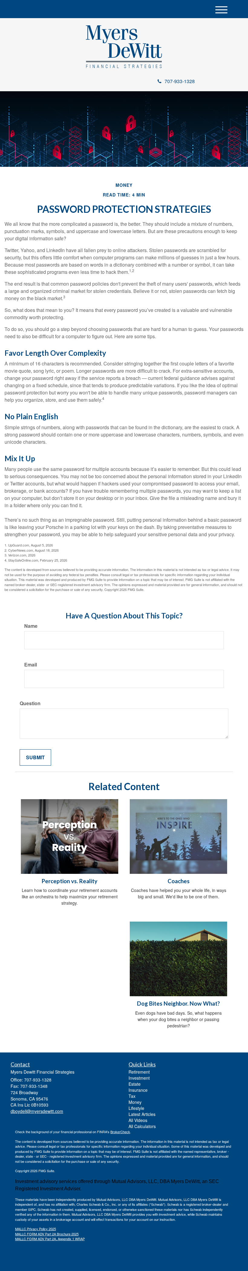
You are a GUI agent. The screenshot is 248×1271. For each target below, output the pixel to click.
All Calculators (142, 1126)
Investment (139, 1078)
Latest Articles (142, 1114)
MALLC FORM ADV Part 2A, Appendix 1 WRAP (50, 1238)
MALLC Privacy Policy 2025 (35, 1228)
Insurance (138, 1090)
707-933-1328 (180, 81)
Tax (132, 1096)
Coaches (179, 881)
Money (135, 1102)
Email (30, 664)
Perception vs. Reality (69, 881)
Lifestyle (136, 1108)
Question (30, 703)
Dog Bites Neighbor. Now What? (178, 1003)
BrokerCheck (120, 1131)
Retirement (139, 1072)
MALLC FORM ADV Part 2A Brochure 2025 (47, 1233)
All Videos (138, 1120)
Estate (135, 1084)
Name (31, 626)
